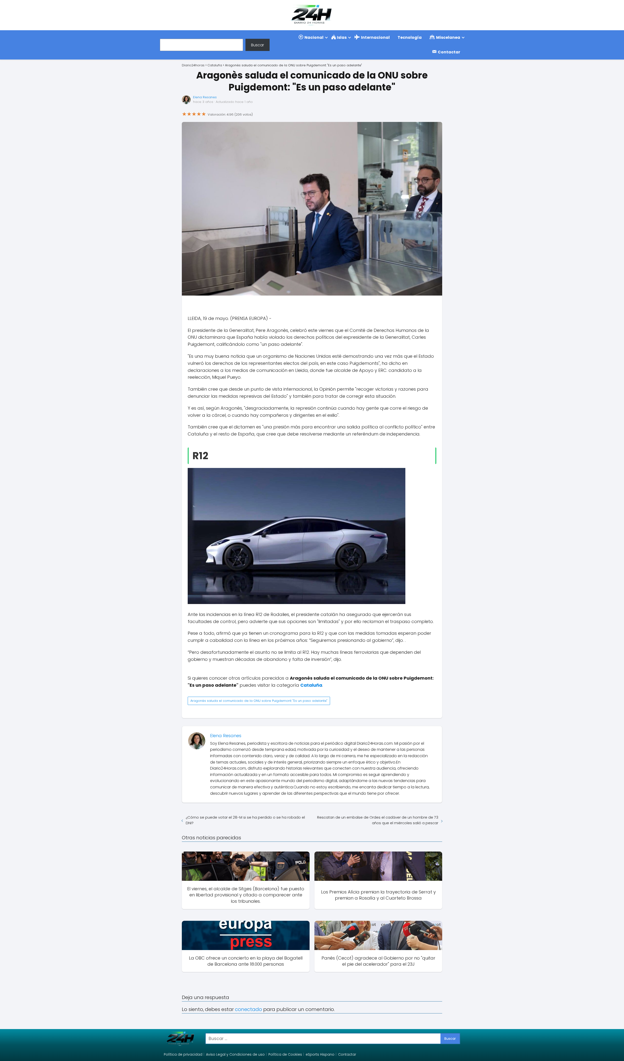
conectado (248, 1009)
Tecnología (410, 37)
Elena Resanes (205, 97)
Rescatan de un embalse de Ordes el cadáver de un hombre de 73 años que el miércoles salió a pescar (377, 820)
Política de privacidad (183, 1054)
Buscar (257, 45)
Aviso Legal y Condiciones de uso (235, 1054)
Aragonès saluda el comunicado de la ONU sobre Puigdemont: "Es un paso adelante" (258, 700)
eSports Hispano (320, 1054)
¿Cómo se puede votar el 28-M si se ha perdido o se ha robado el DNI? (245, 820)
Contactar (347, 1054)
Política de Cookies (285, 1054)
